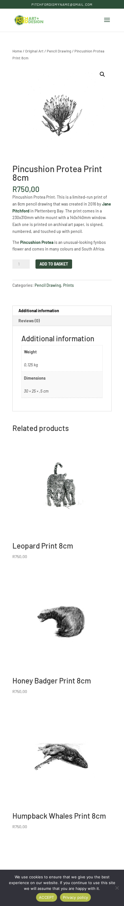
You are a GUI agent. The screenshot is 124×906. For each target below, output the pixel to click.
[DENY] (117, 888)
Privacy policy (75, 897)
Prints (68, 285)
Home (17, 51)
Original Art (34, 51)
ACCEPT (46, 897)
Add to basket (54, 263)
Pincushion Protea (36, 242)
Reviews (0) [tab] (29, 320)
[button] (102, 74)
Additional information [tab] (38, 310)
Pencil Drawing (59, 51)
